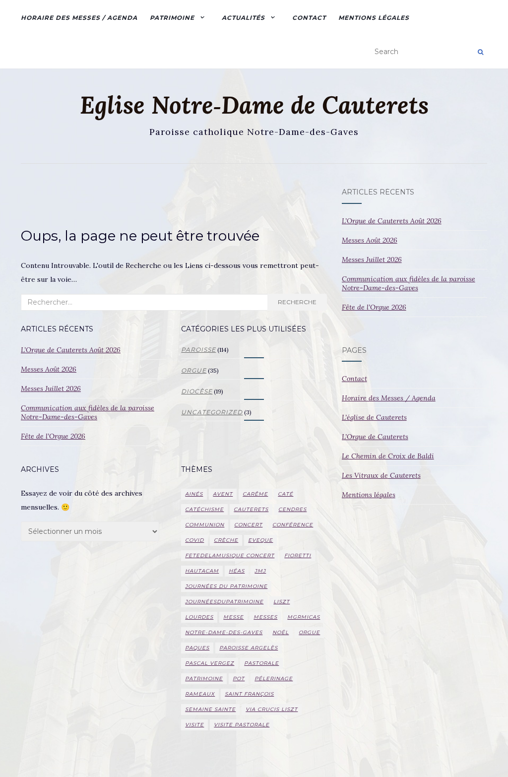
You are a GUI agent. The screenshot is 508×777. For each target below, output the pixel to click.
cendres (292, 509)
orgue (193, 370)
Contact (309, 17)
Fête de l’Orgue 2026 (53, 436)
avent (223, 494)
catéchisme (204, 509)
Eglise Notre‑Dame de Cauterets (254, 105)
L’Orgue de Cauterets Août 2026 (71, 349)
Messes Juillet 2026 (51, 388)
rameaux (200, 694)
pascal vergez (209, 663)
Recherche (297, 302)
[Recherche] (480, 52)
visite (194, 724)
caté (285, 494)
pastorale (261, 663)
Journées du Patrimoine (226, 586)
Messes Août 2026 (48, 369)
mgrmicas (303, 617)
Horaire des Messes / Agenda (79, 17)
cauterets (251, 509)
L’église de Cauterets (374, 417)
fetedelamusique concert (229, 555)
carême (255, 494)
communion (204, 524)
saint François (249, 694)
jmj (260, 571)
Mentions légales (373, 17)
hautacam (202, 571)
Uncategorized (212, 412)
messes (265, 617)
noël (280, 632)
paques (197, 648)
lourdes (199, 617)
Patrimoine (172, 17)
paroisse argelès (248, 648)
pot (239, 678)
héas (237, 571)
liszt (281, 601)
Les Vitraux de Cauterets (381, 475)
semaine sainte (210, 709)
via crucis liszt (272, 709)
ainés (194, 494)
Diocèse (196, 391)
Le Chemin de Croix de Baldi (388, 456)
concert (248, 524)
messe (233, 617)
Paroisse (198, 349)
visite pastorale (241, 724)
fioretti (297, 555)
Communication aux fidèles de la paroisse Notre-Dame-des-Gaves (87, 412)
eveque (260, 540)
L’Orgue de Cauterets (375, 436)
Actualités (243, 17)
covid (194, 540)
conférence (292, 524)
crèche (226, 540)
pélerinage (273, 678)
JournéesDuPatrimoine (224, 601)
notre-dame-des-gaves (223, 632)
